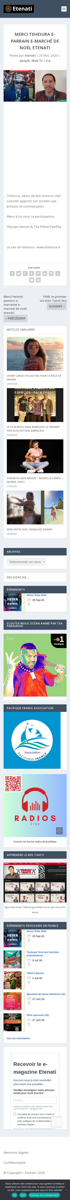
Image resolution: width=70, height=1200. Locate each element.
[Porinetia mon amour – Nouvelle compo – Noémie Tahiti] (35, 456)
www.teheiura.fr (48, 247)
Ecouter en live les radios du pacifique (35, 841)
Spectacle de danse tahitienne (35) (46, 994)
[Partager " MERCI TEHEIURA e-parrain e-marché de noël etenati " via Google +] (25, 273)
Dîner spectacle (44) (38, 1015)
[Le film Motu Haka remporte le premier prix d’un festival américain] (35, 405)
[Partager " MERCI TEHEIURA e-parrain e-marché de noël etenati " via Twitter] (18, 273)
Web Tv (37, 61)
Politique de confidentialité (44, 1195)
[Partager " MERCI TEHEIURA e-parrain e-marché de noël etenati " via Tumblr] (31, 273)
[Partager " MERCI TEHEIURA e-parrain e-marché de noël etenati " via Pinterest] (38, 273)
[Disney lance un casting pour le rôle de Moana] (35, 354)
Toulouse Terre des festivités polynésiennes (43, 953)
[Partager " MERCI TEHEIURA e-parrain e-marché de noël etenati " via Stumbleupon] (58, 273)
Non (23, 1195)
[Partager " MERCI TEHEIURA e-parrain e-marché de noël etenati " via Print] (38, 280)
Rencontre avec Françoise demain (29, 529)
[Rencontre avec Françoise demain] (35, 507)
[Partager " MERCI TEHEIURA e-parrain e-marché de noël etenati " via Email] (31, 280)
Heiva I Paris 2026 (36, 595)
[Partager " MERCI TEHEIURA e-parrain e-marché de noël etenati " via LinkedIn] (45, 273)
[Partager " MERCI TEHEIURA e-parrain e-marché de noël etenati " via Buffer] (51, 273)
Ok (14, 1195)
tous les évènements (18, 1038)
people (25, 61)
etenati (30, 55)
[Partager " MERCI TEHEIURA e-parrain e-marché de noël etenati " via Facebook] (12, 273)
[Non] (66, 1189)
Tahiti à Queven (35, 973)
